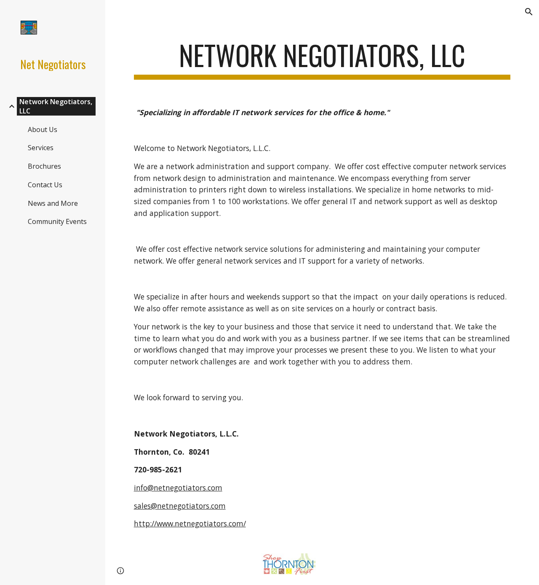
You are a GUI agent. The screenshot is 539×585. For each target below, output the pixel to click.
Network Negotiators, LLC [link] (55, 106)
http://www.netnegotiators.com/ (190, 523)
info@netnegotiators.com (178, 488)
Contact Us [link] (45, 184)
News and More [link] (53, 203)
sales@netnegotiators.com (180, 506)
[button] (529, 12)
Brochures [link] (44, 166)
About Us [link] (42, 129)
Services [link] (40, 147)
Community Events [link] (57, 221)
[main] (322, 59)
